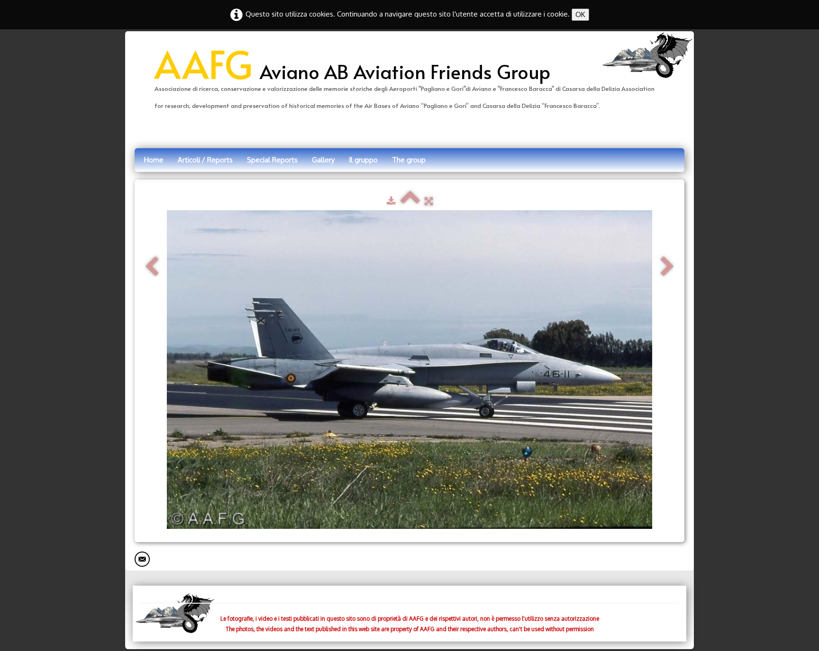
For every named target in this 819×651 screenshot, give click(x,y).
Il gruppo (363, 159)
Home (154, 159)
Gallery (323, 159)
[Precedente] (151, 266)
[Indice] (410, 200)
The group (409, 159)
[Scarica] (391, 200)
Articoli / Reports (205, 159)
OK (580, 14)
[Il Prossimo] (667, 266)
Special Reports (272, 159)
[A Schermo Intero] (429, 200)
